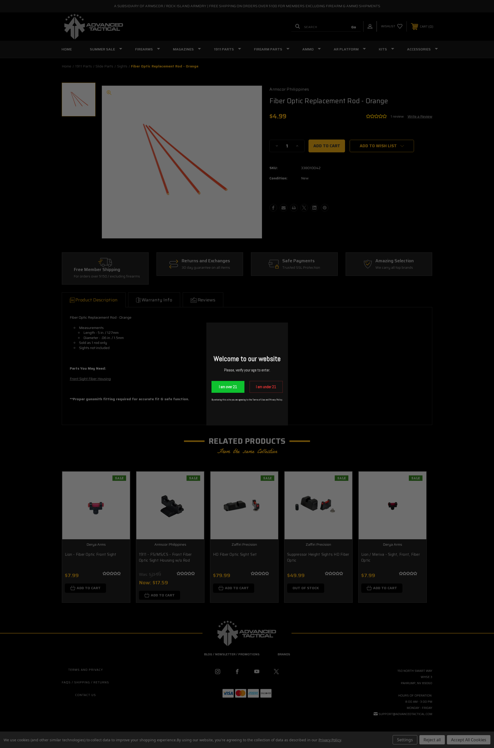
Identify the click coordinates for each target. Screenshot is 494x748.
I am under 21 (266, 386)
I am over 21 (228, 386)
